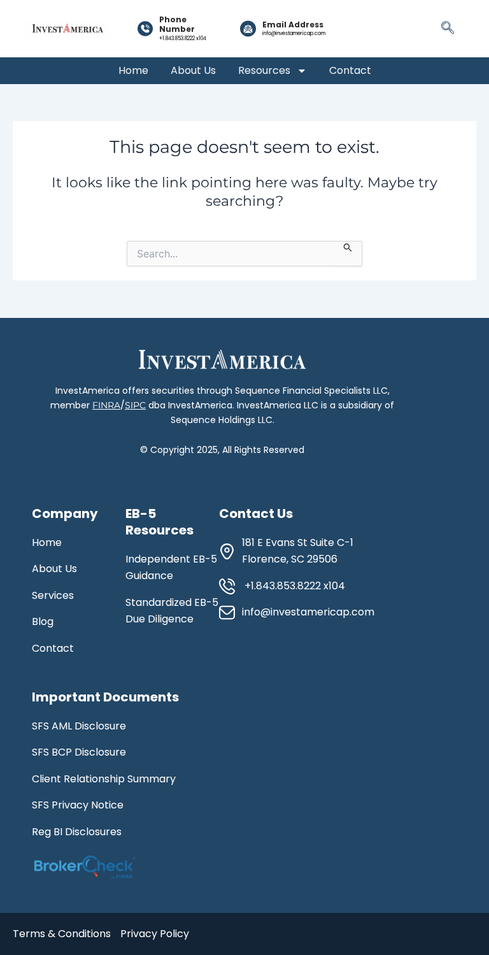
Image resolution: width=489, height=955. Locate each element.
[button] (447, 28)
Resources (264, 71)
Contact (350, 71)
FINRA (106, 405)
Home (133, 71)
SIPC (135, 405)
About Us (193, 71)
